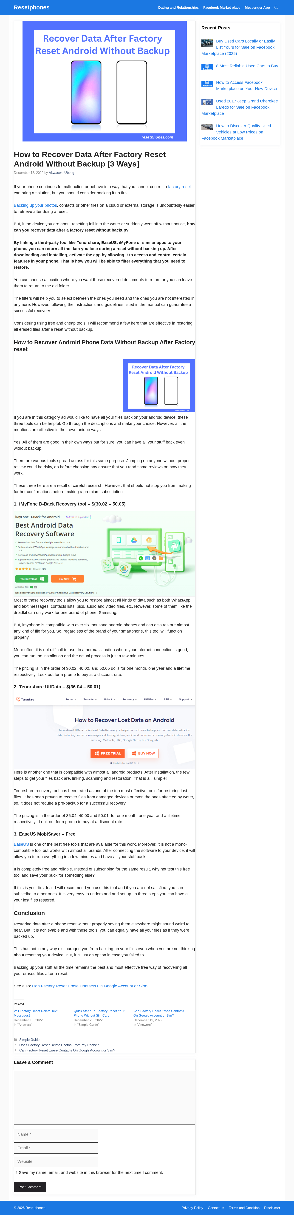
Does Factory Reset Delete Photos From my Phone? (59, 1045)
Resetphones (32, 7)
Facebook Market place (221, 7)
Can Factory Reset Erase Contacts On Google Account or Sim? (90, 986)
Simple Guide (29, 1040)
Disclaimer (272, 1208)
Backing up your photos (35, 205)
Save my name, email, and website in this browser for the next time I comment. (91, 1172)
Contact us (216, 1208)
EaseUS (22, 844)
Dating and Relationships (178, 7)
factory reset (179, 186)
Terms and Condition (244, 1208)
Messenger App (257, 7)
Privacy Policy (192, 1208)
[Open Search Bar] (276, 7)
